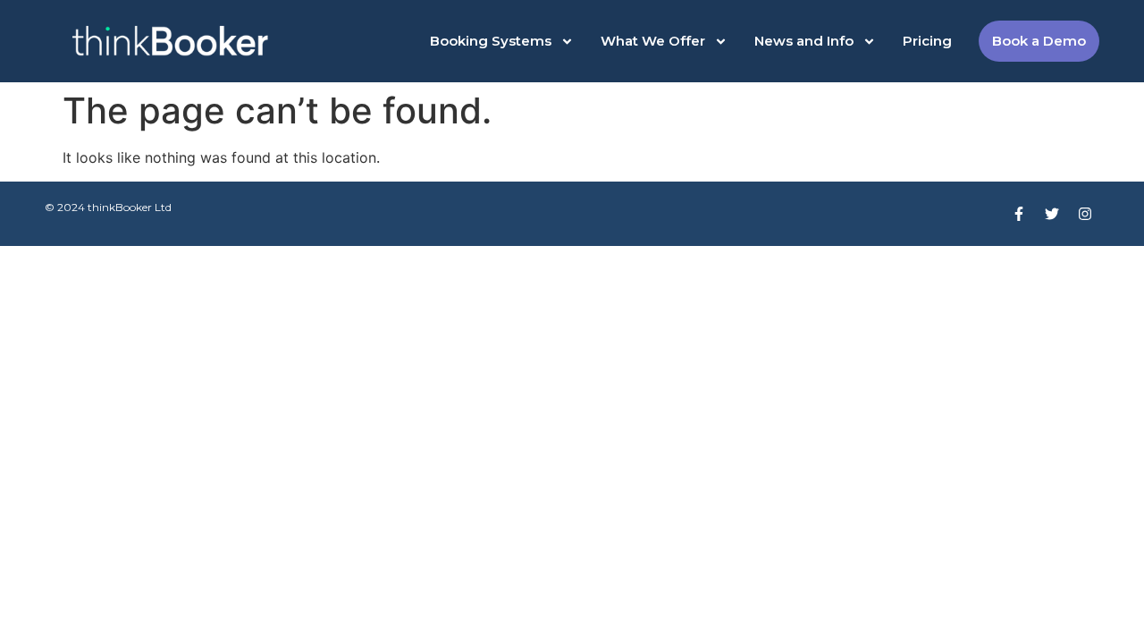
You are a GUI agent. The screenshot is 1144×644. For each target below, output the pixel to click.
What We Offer (653, 40)
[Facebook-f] (1019, 213)
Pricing (927, 40)
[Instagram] (1085, 213)
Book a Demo (1039, 40)
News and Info (804, 40)
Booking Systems (490, 40)
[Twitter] (1052, 213)
